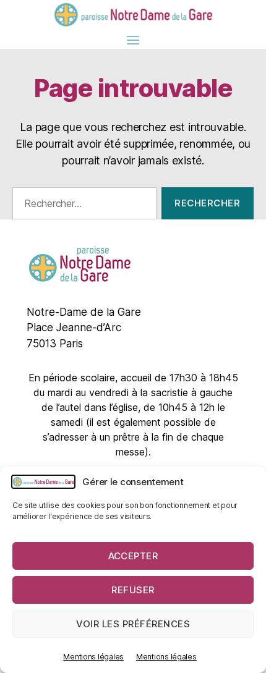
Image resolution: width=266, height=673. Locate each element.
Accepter (133, 556)
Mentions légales (93, 656)
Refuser (133, 590)
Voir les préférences (133, 624)
